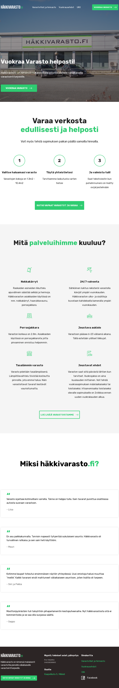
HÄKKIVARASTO (12, 7)
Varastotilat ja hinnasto (44, 7)
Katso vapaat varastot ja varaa (57, 205)
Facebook (92, 677)
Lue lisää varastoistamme (57, 414)
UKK (79, 7)
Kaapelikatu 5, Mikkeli (54, 674)
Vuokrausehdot (66, 7)
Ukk (83, 672)
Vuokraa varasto (103, 7)
